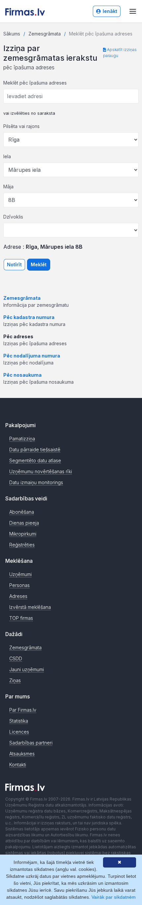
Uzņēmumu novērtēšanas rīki (40, 471)
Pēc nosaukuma (22, 375)
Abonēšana (21, 512)
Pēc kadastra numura (28, 317)
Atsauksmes (22, 753)
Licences (19, 732)
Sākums (11, 33)
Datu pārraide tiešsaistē (34, 449)
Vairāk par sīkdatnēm (113, 897)
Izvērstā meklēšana (30, 607)
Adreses (18, 596)
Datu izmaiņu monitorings (36, 482)
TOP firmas (21, 618)
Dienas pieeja (24, 523)
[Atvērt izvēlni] (132, 11)
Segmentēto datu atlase (35, 460)
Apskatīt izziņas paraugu (120, 52)
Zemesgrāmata (44, 33)
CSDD (15, 658)
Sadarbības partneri (31, 742)
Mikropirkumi (22, 534)
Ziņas (15, 680)
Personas (19, 585)
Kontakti (17, 764)
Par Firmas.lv (22, 710)
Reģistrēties (22, 545)
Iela (7, 156)
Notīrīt (14, 264)
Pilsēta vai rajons (21, 126)
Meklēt (39, 264)
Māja (8, 186)
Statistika (18, 721)
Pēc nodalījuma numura (31, 355)
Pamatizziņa (22, 438)
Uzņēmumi (20, 574)
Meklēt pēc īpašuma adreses (35, 83)
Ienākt (110, 11)
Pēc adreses (18, 336)
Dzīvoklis (13, 217)
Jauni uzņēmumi (26, 669)
